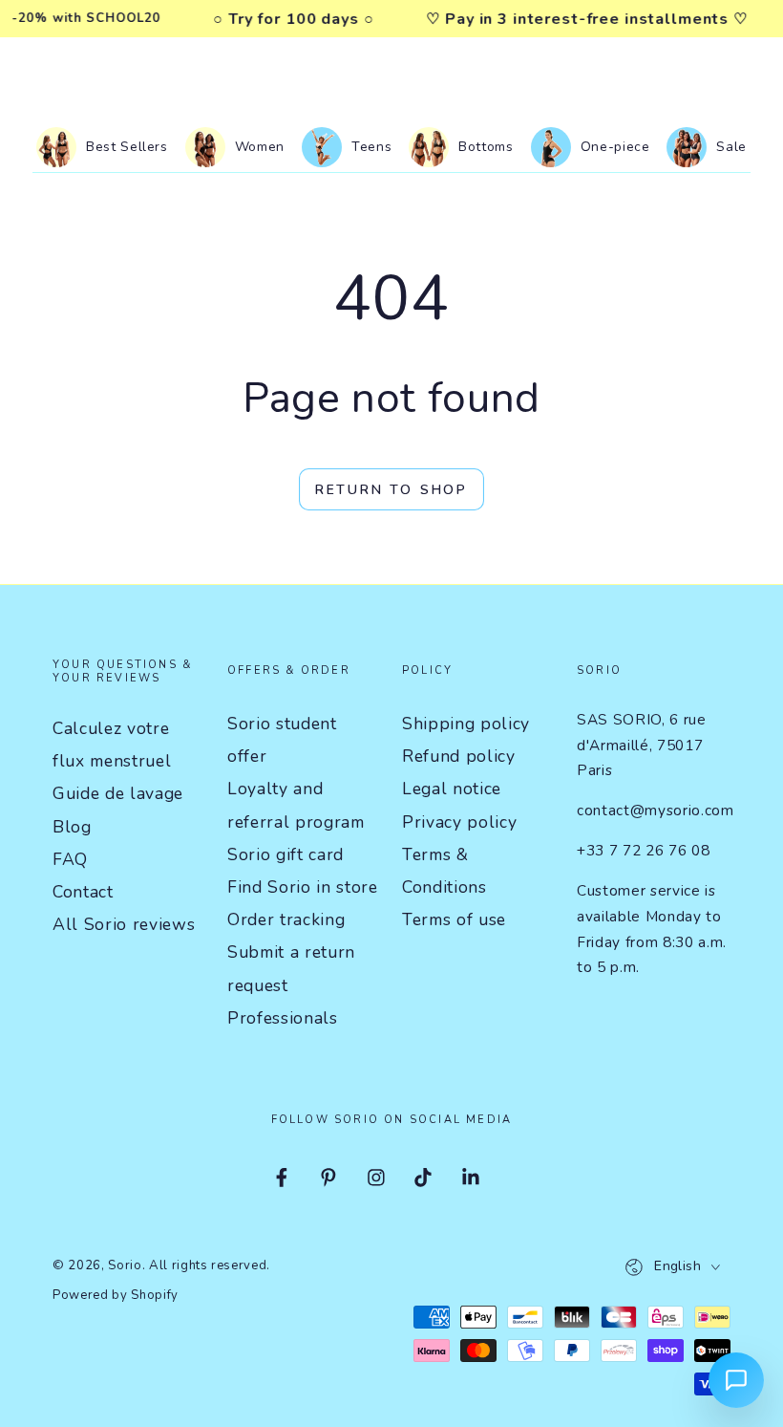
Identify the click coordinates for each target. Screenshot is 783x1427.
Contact (83, 891)
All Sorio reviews (124, 924)
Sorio (124, 1265)
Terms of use (454, 919)
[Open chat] (736, 1380)
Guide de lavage (118, 793)
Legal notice (451, 788)
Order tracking (286, 919)
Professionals (282, 1017)
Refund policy (459, 756)
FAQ (70, 859)
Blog (72, 826)
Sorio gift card (285, 854)
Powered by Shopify (116, 1295)
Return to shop (391, 490)
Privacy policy (459, 822)
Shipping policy (466, 723)
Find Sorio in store (302, 887)
